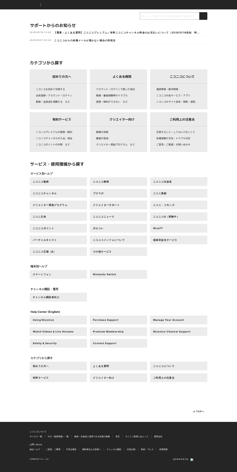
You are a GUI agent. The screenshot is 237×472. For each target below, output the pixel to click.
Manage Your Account (168, 319)
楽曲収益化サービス (165, 239)
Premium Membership (108, 331)
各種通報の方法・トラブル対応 (173, 138)
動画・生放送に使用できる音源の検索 (92, 436)
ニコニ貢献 (160, 193)
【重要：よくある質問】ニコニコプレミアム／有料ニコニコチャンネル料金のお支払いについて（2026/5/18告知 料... (127, 32)
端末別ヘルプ (39, 266)
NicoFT (158, 228)
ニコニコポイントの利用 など (53, 144)
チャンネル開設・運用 (44, 289)
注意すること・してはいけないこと (175, 132)
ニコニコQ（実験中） (166, 216)
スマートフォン (42, 274)
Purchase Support (105, 319)
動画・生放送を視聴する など (53, 101)
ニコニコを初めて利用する (50, 89)
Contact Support (104, 343)
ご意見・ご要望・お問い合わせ (173, 144)
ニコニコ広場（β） (44, 251)
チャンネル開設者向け (46, 297)
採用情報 (163, 449)
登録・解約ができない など (112, 101)
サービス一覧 (36, 436)
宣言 (118, 436)
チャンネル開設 (114, 449)
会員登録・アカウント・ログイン (54, 95)
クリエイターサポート (106, 204)
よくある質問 (122, 76)
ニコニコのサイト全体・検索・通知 (175, 101)
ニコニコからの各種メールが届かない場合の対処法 (85, 40)
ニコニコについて (182, 76)
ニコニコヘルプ (61, 5)
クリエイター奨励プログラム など (115, 144)
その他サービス (102, 251)
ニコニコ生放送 (162, 181)
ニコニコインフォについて (109, 239)
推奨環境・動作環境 (167, 89)
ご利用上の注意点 (182, 119)
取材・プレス (147, 449)
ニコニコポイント (43, 228)
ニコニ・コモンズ (164, 204)
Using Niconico (43, 319)
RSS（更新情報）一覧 (58, 436)
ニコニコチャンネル (45, 193)
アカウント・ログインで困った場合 (115, 89)
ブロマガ (98, 193)
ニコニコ (34, 5)
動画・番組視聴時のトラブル (112, 95)
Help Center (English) (45, 312)
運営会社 (158, 436)
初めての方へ (61, 76)
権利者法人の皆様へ (91, 449)
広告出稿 (131, 449)
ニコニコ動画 (41, 181)
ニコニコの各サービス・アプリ (173, 95)
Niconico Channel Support (172, 331)
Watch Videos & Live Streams (53, 331)
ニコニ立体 (39, 216)
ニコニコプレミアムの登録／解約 (54, 132)
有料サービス (61, 119)
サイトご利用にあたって (136, 436)
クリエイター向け (121, 119)
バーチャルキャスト (45, 239)
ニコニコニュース (103, 216)
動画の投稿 (102, 132)
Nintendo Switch (104, 274)
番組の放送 (102, 138)
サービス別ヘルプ (42, 173)
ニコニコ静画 (101, 181)
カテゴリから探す (42, 358)
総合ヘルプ (35, 449)
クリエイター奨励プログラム (50, 204)
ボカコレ (98, 228)
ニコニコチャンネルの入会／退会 (54, 138)
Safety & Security (45, 343)
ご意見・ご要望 (53, 449)
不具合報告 (71, 449)
